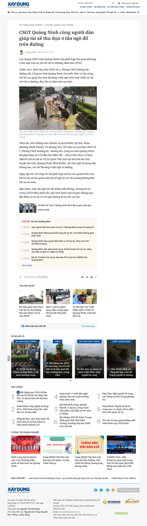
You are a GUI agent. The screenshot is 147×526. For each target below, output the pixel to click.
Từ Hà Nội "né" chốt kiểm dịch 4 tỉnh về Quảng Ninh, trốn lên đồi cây (84, 311)
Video (122, 12)
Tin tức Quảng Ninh (40, 221)
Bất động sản (99, 7)
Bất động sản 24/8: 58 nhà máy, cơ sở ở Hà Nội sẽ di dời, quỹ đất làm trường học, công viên (57, 369)
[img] (58, 108)
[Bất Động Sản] (112, 501)
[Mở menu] (138, 12)
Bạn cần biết (18, 478)
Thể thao (91, 12)
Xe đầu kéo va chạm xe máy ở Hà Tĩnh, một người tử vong (89, 372)
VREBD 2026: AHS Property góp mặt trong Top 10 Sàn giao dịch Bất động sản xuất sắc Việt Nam (120, 463)
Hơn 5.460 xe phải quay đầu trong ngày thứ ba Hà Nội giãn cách (57, 311)
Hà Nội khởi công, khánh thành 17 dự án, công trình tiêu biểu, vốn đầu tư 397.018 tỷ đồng (75, 409)
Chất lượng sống (62, 12)
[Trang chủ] (8, 12)
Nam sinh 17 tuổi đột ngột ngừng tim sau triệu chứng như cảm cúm (74, 396)
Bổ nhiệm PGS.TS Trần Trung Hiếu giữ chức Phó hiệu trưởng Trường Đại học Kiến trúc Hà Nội (76, 422)
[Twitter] (87, 277)
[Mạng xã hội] (107, 490)
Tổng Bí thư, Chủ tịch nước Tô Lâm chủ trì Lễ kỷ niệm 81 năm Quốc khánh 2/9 (33, 421)
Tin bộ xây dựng (133, 7)
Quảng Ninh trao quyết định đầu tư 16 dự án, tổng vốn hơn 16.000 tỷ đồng (60, 242)
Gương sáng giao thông (59, 25)
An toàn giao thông (115, 7)
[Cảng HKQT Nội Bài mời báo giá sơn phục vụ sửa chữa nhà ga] (57, 445)
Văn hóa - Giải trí (78, 12)
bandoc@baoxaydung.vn (69, 512)
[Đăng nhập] (119, 3)
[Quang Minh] (21, 52)
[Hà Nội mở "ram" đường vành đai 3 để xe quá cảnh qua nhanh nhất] (28, 208)
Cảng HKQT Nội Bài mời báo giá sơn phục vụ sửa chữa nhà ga (56, 460)
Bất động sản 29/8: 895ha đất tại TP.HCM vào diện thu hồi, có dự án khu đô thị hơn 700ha (32, 397)
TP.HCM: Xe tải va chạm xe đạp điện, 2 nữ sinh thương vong (25, 372)
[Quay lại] (20, 277)
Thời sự (14, 12)
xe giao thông (86, 7)
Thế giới (109, 12)
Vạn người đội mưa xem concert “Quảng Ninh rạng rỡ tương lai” (62, 227)
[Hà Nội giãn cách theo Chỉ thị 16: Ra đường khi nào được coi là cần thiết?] (31, 296)
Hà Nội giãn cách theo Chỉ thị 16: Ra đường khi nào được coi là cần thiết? (31, 311)
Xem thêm (27, 265)
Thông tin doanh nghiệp (25, 432)
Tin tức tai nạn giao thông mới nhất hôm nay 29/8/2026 (118, 422)
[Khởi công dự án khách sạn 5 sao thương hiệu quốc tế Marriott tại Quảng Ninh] (25, 445)
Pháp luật (50, 12)
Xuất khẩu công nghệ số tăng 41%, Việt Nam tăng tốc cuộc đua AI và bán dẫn (32, 409)
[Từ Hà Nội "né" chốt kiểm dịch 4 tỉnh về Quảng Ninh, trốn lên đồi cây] (85, 296)
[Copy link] (96, 277)
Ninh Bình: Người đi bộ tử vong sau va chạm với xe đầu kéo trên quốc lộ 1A (118, 409)
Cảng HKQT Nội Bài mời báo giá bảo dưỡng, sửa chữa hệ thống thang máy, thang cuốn (89, 462)
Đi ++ (116, 12)
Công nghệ (100, 12)
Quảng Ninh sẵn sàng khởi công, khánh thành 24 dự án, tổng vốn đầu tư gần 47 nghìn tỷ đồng (61, 250)
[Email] (91, 277)
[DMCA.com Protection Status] (121, 513)
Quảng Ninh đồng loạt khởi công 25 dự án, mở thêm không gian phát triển (62, 234)
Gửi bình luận (88, 326)
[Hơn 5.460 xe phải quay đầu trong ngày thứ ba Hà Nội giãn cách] (58, 296)
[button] (70, 380)
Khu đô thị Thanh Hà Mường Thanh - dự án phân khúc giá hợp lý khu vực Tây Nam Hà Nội (69, 478)
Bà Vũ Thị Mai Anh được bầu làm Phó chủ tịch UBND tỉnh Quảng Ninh (59, 258)
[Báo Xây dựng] (18, 5)
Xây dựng (22, 12)
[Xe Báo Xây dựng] (132, 501)
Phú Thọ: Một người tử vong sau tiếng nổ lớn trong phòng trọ (118, 396)
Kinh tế (42, 12)
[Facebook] (82, 277)
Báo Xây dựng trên (30, 277)
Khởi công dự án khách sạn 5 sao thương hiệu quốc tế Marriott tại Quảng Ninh (25, 462)
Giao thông (33, 12)
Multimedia (131, 12)
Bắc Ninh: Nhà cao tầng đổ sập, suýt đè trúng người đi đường (121, 372)
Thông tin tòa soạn (128, 490)
